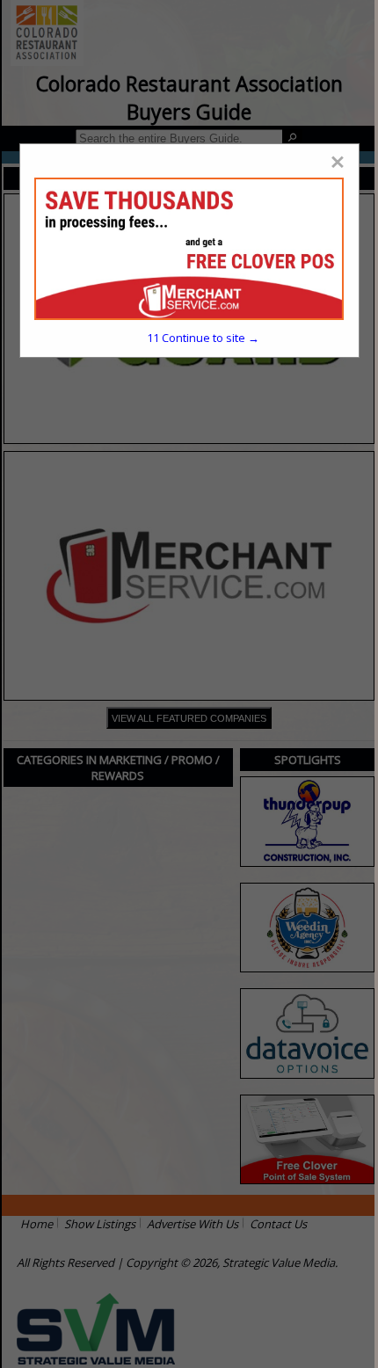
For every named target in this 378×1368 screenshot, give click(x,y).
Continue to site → (203, 338)
